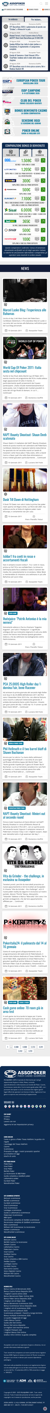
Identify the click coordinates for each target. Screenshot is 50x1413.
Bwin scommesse (11, 1225)
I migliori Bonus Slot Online (15, 1332)
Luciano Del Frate (35, 462)
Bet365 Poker (9, 1171)
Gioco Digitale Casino (12, 1271)
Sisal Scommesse (11, 1205)
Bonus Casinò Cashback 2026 (16, 1310)
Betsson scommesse (12, 1198)
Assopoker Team (34, 41)
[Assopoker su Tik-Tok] (13, 1106)
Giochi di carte (10, 1156)
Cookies (7, 1116)
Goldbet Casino (10, 1254)
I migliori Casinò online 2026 (15, 1294)
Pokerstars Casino (11, 1249)
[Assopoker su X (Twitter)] (17, 1106)
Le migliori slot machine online (16, 1327)
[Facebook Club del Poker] (29, 1106)
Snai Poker (8, 1169)
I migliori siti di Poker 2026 (14, 1301)
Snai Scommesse (10, 1208)
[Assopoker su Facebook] (21, 1106)
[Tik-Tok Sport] (44, 1106)
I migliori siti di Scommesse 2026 (17, 1308)
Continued (7, 393)
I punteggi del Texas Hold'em (15, 1144)
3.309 (25, 1046)
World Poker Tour (15, 743)
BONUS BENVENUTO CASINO (31, 111)
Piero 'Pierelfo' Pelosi (34, 519)
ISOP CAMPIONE (30, 91)
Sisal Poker (8, 1166)
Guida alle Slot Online (13, 1323)
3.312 (20, 1051)
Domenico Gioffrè (35, 24)
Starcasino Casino (11, 1268)
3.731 (30, 1051)
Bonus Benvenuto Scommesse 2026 (18, 1303)
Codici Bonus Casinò (12, 1320)
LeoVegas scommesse (12, 1210)
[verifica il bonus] (43, 160)
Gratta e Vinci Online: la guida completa (20, 1335)
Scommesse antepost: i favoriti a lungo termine (23, 1313)
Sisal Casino (9, 1252)
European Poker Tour (17, 808)
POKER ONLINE (30, 131)
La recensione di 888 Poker (15, 1173)
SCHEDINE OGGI (31, 121)
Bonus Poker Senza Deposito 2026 (17, 1298)
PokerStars (8, 1164)
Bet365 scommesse (11, 1200)
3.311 (41, 1046)
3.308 (16, 1046)
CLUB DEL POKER (31, 101)
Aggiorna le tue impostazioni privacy (18, 1124)
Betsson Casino (10, 1240)
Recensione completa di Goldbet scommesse (22, 1222)
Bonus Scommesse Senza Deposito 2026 (20, 1306)
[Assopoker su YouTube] (9, 1106)
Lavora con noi (10, 1121)
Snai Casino (8, 1256)
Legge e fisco (24, 1002)
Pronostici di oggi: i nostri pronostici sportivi (22, 1151)
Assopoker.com (10, 1080)
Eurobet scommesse (12, 1203)
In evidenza (13, 19)
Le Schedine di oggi (12, 1154)
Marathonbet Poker (12, 1183)
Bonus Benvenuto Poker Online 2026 (18, 1296)
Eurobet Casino (10, 1266)
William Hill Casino (11, 1273)
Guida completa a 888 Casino (16, 1259)
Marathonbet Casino (12, 1276)
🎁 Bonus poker (32, 9)
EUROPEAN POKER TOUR (31, 81)
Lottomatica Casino (11, 1247)
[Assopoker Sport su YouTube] (40, 1106)
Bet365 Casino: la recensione (15, 1242)
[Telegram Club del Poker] (25, 1106)
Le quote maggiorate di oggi (15, 1318)
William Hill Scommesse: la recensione (19, 1227)
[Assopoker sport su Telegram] (36, 1106)
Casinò (25, 155)
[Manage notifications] (45, 1409)
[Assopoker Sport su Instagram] (32, 1106)
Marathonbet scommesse (14, 1232)
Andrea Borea (33, 33)
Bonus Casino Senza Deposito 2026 (18, 1291)
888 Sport (8, 1217)
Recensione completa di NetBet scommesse (21, 1220)
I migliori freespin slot (13, 1330)
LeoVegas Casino (10, 1264)
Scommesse (40, 155)
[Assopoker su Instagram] (5, 1106)
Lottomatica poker (11, 1178)
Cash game (13, 613)
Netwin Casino (10, 1244)
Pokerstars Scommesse (13, 1215)
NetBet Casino (9, 1261)
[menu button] (46, 3)
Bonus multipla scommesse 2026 (17, 1315)
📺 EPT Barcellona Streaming (12, 9)
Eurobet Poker (9, 1181)
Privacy (7, 1119)
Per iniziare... (36, 19)
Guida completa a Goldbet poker (17, 1176)
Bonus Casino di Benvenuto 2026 (17, 1289)
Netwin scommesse (12, 1229)
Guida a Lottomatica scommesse (17, 1212)
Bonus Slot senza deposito (14, 1325)
